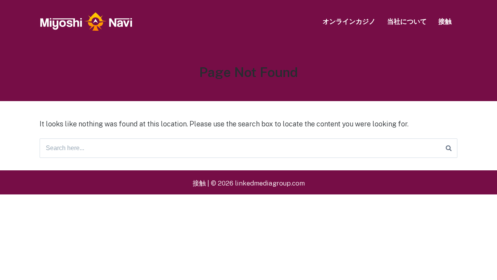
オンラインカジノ (349, 21)
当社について (407, 21)
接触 (445, 21)
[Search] (448, 148)
